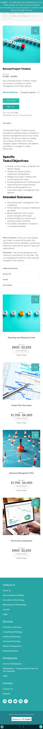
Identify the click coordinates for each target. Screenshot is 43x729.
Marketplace (11, 13)
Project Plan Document (21, 405)
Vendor (5, 280)
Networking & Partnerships (14, 604)
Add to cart (11, 100)
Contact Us (8, 689)
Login (5, 676)
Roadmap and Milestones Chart (21, 337)
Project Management (24, 16)
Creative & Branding (11, 636)
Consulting (13, 16)
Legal (5, 614)
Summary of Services (12, 627)
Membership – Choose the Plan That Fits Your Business (20, 669)
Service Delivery (10, 92)
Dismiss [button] (29, 10)
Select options (22, 350)
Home (4, 13)
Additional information (10, 268)
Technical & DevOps (11, 641)
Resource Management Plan (21, 473)
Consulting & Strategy (12, 632)
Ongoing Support (10, 651)
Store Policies (7, 285)
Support (6, 693)
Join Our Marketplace (12, 664)
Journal (6, 609)
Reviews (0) (7, 274)
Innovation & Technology (13, 600)
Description (7, 123)
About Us (7, 590)
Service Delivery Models (13, 595)
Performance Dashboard (21, 541)
